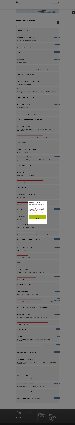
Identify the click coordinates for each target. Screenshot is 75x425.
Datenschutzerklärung (34, 210)
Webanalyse (30, 213)
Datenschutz (39, 222)
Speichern (37, 218)
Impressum (35, 222)
